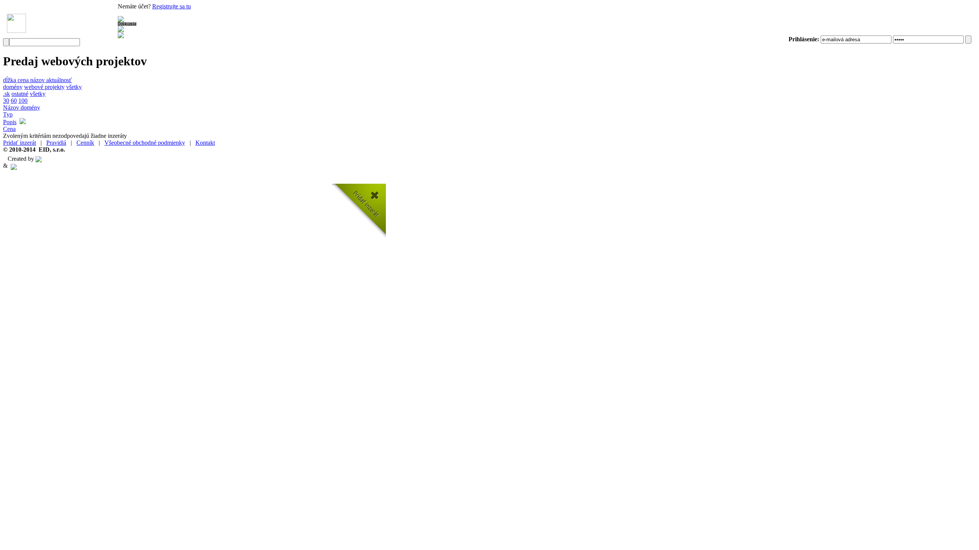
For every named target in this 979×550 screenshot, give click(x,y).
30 (6, 100)
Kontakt (205, 142)
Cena (9, 129)
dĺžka (10, 80)
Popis (9, 122)
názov (38, 80)
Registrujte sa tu (171, 6)
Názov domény (21, 107)
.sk (6, 94)
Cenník (85, 142)
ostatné (19, 94)
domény (13, 87)
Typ (8, 114)
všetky (74, 87)
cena (24, 80)
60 (14, 100)
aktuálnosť (59, 80)
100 (23, 100)
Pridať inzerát (19, 142)
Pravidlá (56, 142)
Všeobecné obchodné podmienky (144, 142)
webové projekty (44, 87)
